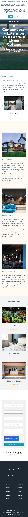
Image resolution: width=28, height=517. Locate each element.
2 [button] (13, 113)
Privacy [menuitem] (20, 495)
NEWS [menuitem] (7, 498)
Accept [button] (10, 16)
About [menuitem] (7, 484)
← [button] (2, 105)
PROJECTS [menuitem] (20, 484)
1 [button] (10, 113)
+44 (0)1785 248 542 (9, 512)
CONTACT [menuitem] (7, 495)
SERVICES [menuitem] (20, 487)
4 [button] (17, 113)
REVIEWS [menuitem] (8, 487)
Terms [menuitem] (20, 498)
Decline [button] (17, 16)
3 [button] (15, 113)
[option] (14, 103)
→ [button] (25, 105)
